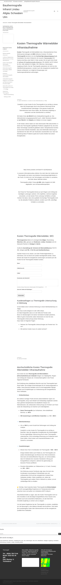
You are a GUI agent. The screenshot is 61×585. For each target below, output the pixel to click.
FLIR (55, 56)
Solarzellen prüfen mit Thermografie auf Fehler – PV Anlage (8, 87)
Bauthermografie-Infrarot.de (6, 54)
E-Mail (18, 273)
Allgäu (1, 540)
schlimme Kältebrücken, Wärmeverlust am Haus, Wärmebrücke (8, 59)
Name (18, 263)
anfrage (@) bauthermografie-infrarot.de (30, 62)
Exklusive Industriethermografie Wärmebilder (7, 75)
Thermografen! (48, 58)
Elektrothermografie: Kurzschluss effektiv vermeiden (7, 69)
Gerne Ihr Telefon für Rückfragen (24, 289)
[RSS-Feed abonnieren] (57, 1)
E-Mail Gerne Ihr (20, 268)
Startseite (5, 22)
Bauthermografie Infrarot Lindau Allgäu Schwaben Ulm (17, 581)
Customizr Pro (10, 582)
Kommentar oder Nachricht (23, 278)
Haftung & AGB (7, 96)
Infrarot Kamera (49, 56)
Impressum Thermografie (6, 92)
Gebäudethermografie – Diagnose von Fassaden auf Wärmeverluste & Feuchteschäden (8, 81)
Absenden (21, 295)
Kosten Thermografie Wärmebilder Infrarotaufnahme (7, 64)
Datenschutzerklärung (9, 94)
